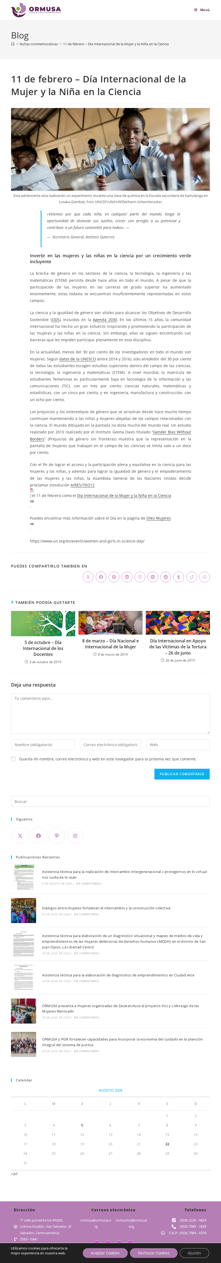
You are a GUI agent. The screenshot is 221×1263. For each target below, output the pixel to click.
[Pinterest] (57, 835)
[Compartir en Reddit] (165, 577)
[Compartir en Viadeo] (191, 577)
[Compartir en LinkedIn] (127, 577)
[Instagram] (75, 835)
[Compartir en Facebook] (101, 577)
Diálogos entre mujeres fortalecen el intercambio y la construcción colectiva (106, 908)
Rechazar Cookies (154, 1252)
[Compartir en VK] (152, 577)
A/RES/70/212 (83, 485)
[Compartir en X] (88, 577)
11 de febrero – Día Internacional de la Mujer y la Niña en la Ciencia (116, 43)
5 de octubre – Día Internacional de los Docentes (43, 648)
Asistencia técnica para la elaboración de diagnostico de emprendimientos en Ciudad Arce (118, 975)
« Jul (14, 1173)
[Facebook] (38, 835)
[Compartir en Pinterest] (114, 577)
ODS (56, 319)
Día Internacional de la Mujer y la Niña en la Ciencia (124, 495)
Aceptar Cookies (105, 1252)
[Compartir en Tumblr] (178, 577)
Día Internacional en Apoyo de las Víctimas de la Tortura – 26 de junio (177, 647)
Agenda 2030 (105, 319)
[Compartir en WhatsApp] (204, 577)
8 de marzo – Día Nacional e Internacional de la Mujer (110, 644)
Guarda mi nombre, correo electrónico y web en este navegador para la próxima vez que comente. (108, 758)
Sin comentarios (88, 883)
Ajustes (194, 1252)
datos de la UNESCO (77, 358)
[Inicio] (13, 43)
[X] (20, 835)
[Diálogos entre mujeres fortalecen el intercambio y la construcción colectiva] (23, 910)
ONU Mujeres (158, 518)
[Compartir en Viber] (139, 577)
